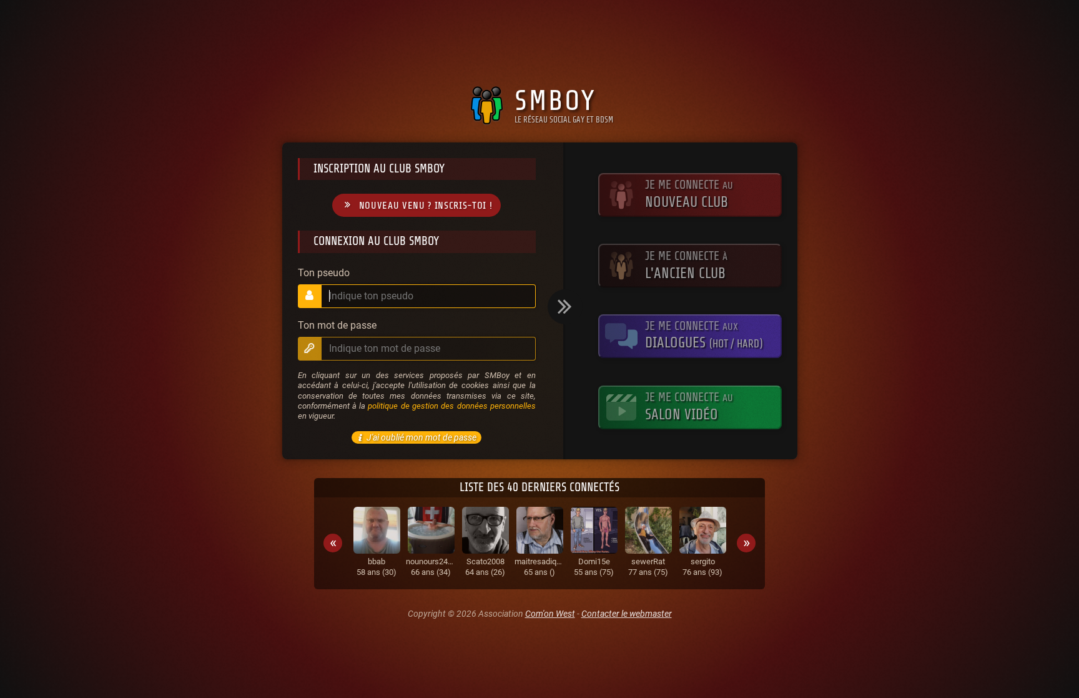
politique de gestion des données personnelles (451, 406)
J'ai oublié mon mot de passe (421, 437)
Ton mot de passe (337, 326)
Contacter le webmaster (626, 614)
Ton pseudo (324, 273)
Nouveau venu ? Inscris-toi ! (426, 205)
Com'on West (550, 614)
